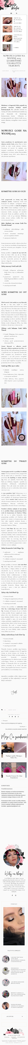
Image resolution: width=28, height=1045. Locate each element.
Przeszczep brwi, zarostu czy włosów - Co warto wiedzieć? (17, 1006)
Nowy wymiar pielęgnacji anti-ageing (11, 723)
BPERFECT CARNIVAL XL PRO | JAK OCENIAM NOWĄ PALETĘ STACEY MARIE (18, 994)
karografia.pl (18, 1042)
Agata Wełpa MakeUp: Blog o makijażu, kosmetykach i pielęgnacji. (14, 1041)
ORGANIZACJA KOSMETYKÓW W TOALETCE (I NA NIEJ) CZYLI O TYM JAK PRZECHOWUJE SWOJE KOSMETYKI (18, 971)
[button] (7, 12)
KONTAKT (14, 1038)
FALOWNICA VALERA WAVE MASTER (16, 729)
